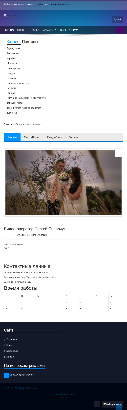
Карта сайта (49, 30)
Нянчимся (12, 78)
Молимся (12, 63)
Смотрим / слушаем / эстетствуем (26, 97)
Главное (12, 137)
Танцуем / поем (15, 102)
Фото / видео (34, 124)
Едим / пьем (14, 48)
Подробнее (54, 137)
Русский (117, 19)
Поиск (62, 30)
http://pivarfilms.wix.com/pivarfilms (39, 277)
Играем (11, 58)
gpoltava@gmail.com (22, 374)
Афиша (35, 30)
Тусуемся (12, 112)
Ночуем (11, 73)
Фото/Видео (32, 137)
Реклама (73, 30)
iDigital (63, 397)
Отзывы (74, 137)
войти (40, 3)
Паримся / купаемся (18, 83)
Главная (9, 30)
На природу (13, 68)
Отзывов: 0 (22, 234)
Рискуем (11, 88)
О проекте (23, 30)
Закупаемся (13, 53)
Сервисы (11, 92)
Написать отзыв (39, 234)
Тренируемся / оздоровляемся (24, 107)
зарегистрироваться (60, 3)
